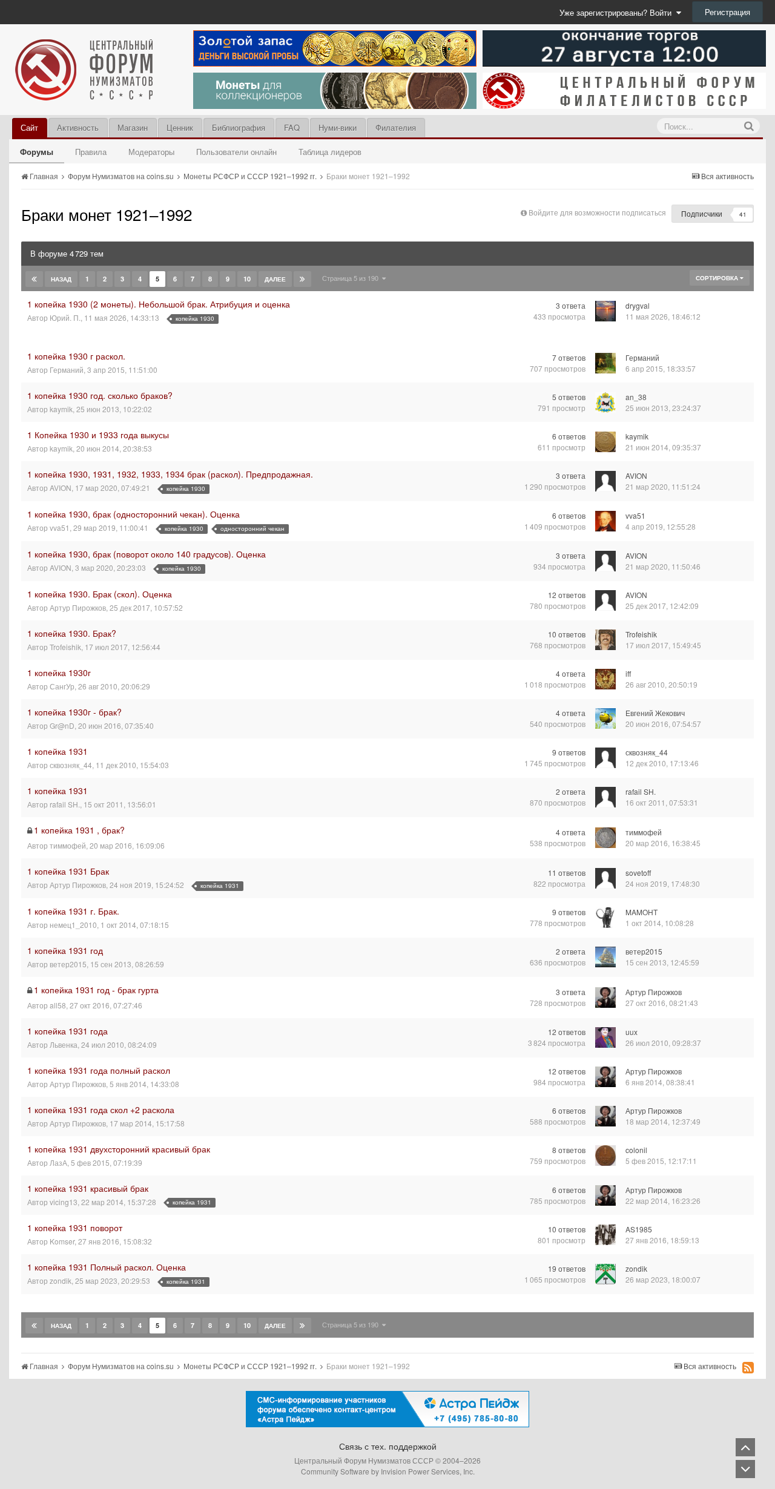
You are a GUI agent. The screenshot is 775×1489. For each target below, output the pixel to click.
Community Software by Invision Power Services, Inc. (388, 1471)
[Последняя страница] (302, 279)
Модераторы (151, 151)
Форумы (36, 151)
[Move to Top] (745, 1447)
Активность (78, 127)
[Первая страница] (34, 279)
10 (247, 278)
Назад (61, 279)
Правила (91, 151)
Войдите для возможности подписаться (597, 212)
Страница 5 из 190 (352, 278)
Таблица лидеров (329, 151)
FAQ (292, 127)
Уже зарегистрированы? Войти (617, 12)
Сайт (29, 127)
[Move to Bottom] (745, 1469)
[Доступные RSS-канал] (748, 1367)
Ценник (180, 127)
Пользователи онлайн (236, 151)
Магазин (132, 127)
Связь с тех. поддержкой (388, 1446)
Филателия (395, 127)
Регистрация (727, 12)
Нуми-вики (337, 127)
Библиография (238, 127)
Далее (275, 279)
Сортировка (718, 278)
